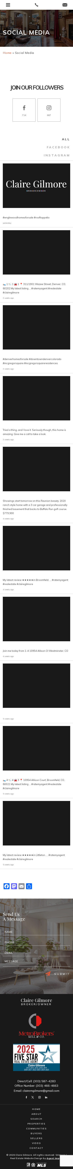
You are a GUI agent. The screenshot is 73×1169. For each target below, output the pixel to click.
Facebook (26, 1097)
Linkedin (46, 1097)
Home (36, 1109)
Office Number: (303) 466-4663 (36, 1085)
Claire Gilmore (36, 1002)
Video (36, 1143)
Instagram (39, 1097)
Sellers (36, 1138)
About (36, 1114)
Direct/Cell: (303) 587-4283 (36, 1081)
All (66, 139)
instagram (57, 155)
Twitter (32, 1097)
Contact (36, 1148)
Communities (36, 1128)
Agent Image (55, 1158)
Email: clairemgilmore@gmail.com (36, 1091)
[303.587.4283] (36, 5)
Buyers (36, 1133)
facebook (58, 147)
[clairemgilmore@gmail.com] (65, 5)
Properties (36, 1123)
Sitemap (60, 1154)
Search (36, 1118)
